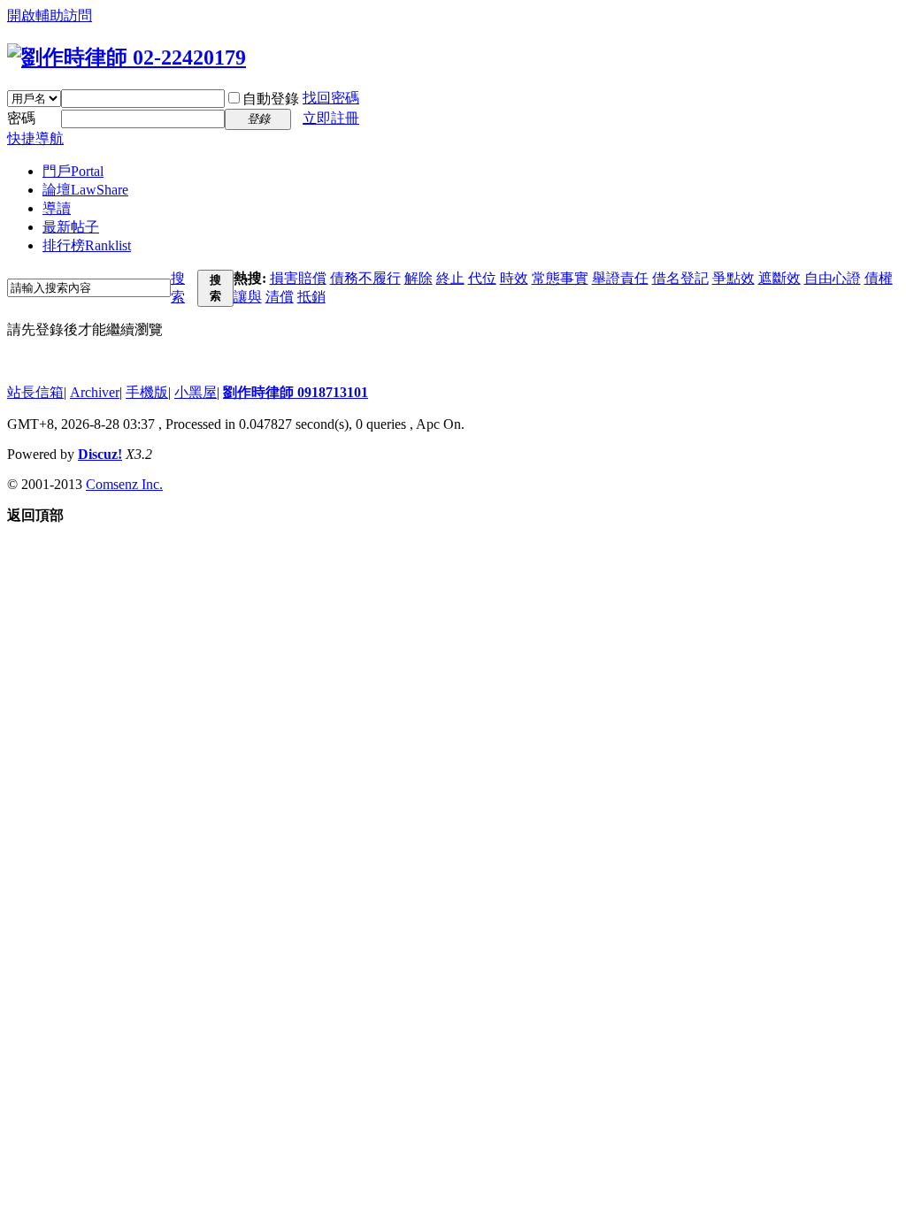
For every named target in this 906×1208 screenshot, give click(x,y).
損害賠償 (298, 278)
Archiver (94, 392)
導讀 (56, 208)
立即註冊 (331, 118)
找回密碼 (331, 97)
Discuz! (100, 454)
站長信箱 (35, 392)
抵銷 (311, 296)
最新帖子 (70, 226)
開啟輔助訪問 (49, 15)
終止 (450, 278)
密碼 (21, 118)
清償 (279, 296)
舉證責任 (620, 278)
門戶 (73, 171)
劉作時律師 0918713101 (295, 392)
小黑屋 (195, 392)
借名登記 (680, 278)
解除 (418, 278)
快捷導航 (35, 138)
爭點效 (733, 278)
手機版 (147, 392)
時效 (514, 278)
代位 (482, 278)
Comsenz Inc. (124, 484)
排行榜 (86, 245)
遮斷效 (779, 278)
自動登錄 (270, 98)
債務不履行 (365, 278)
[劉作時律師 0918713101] (126, 57)
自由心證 (832, 278)
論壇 (85, 189)
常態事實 (560, 278)
